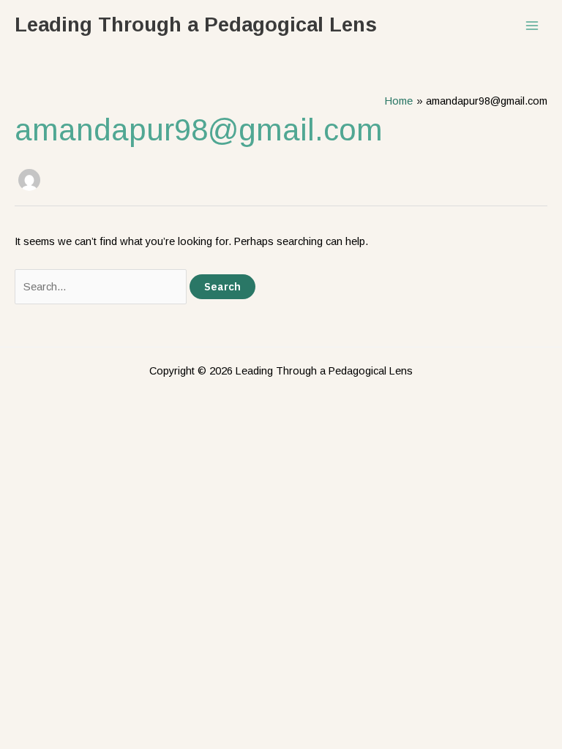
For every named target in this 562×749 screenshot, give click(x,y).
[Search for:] (102, 287)
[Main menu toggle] (532, 25)
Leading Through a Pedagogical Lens (196, 24)
